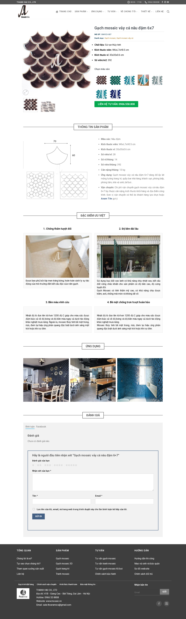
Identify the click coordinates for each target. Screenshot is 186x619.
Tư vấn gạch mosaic (105, 558)
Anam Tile (106, 198)
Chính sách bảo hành (105, 574)
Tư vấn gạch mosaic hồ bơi (108, 568)
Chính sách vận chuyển (46, 584)
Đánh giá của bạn (41, 461)
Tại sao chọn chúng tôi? (29, 563)
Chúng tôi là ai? (24, 558)
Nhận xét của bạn (41, 471)
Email (98, 496)
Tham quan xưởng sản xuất (30, 568)
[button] (116, 104)
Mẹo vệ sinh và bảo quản (147, 563)
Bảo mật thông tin (87, 584)
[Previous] (26, 61)
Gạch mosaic (110, 38)
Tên (35, 496)
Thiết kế (145, 11)
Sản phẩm (80, 11)
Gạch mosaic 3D (64, 563)
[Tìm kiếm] (168, 12)
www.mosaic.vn (54, 601)
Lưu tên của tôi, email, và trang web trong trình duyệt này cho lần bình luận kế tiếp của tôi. (82, 509)
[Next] (86, 61)
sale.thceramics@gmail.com (57, 604)
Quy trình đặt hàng (26, 584)
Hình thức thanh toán (68, 584)
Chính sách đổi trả (143, 574)
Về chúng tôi (128, 11)
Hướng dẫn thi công (144, 558)
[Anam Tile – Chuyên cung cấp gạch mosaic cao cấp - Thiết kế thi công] (31, 11)
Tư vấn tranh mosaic (105, 563)
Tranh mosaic (62, 574)
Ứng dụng (96, 11)
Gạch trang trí (62, 568)
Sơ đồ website (141, 568)
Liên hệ (159, 11)
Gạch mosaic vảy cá (125, 38)
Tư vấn (111, 11)
